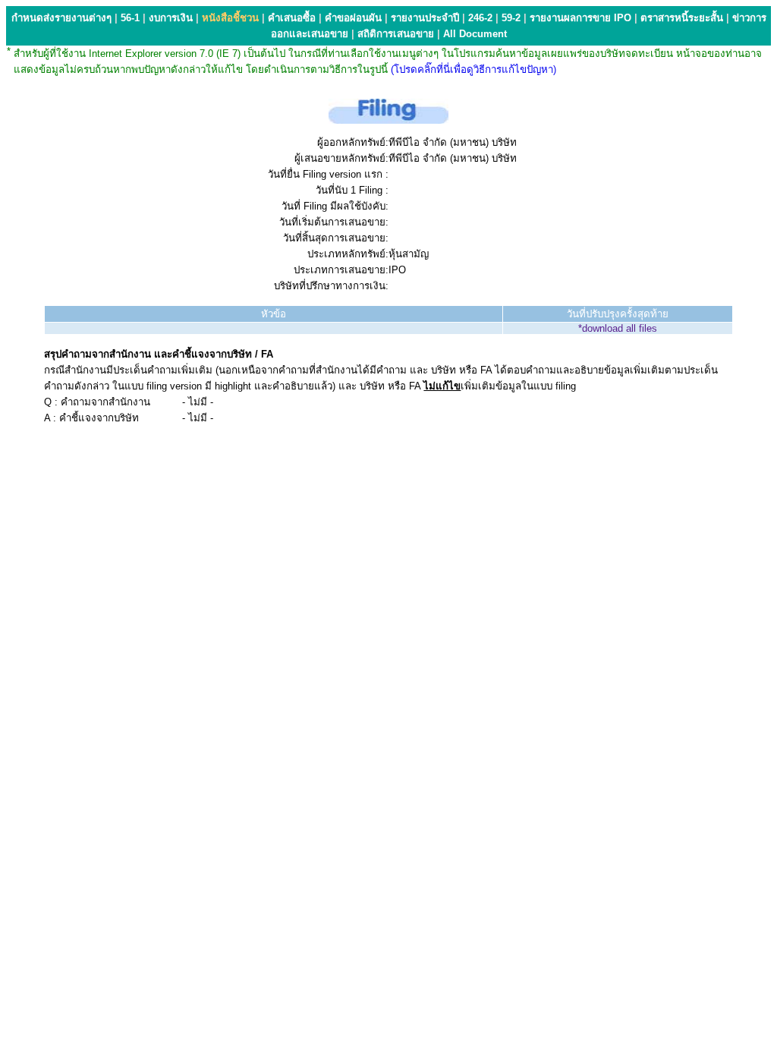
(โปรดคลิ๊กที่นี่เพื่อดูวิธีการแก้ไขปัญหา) (473, 69)
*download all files (617, 328)
